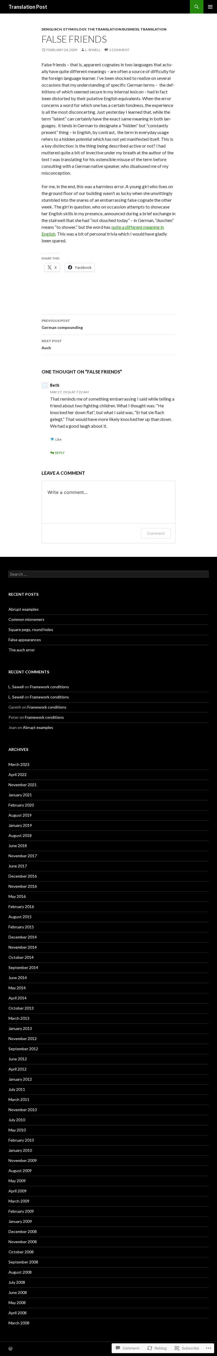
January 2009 (20, 1221)
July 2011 (16, 1089)
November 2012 (22, 1038)
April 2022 (17, 774)
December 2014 (22, 937)
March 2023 (18, 764)
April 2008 (17, 1312)
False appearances (24, 639)
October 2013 (21, 1008)
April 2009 (17, 1190)
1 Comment (119, 50)
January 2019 (20, 825)
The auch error (21, 649)
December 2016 (22, 876)
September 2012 (23, 1048)
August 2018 (20, 835)
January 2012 (20, 1079)
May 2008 (17, 1302)
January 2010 (20, 1150)
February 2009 (21, 1211)
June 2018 (17, 845)
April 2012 (17, 1069)
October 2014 (21, 957)
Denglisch (52, 29)
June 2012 (17, 1058)
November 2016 (22, 886)
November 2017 (22, 855)
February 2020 (21, 805)
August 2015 (20, 916)
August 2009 (20, 1170)
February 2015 (21, 926)
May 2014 (17, 987)
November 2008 (22, 1241)
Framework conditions (49, 686)
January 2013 (20, 1028)
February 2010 (21, 1140)
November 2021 (22, 784)
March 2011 (18, 1099)
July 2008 (16, 1282)
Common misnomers (26, 619)
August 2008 (20, 1272)
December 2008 (22, 1231)
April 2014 (17, 997)
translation (153, 29)
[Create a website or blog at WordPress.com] (10, 1349)
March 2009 (18, 1201)
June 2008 (17, 1292)
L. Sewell (93, 50)
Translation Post (27, 7)
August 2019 (20, 815)
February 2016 (21, 906)
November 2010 (22, 1109)
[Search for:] (108, 574)
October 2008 (21, 1251)
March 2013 (18, 1018)
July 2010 (16, 1119)
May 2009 (17, 1180)
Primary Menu (210, 7)
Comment (156, 533)
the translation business (113, 29)
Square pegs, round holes (30, 629)
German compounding (62, 324)
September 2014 (23, 967)
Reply (59, 452)
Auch (52, 344)
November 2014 (22, 947)
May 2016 (17, 896)
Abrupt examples (23, 609)
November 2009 (22, 1160)
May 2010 (17, 1130)
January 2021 (20, 794)
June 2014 (17, 977)
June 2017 (17, 865)
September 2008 (23, 1262)
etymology (74, 29)
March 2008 (18, 1322)
